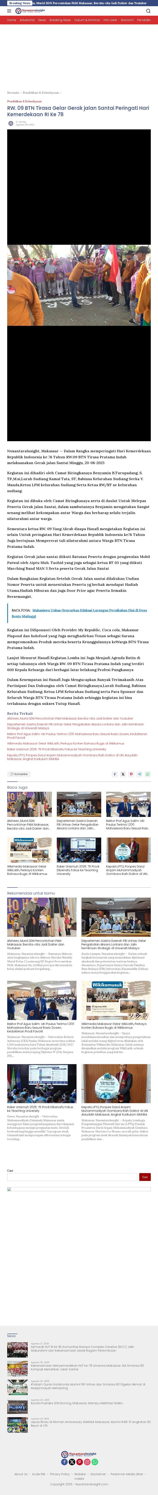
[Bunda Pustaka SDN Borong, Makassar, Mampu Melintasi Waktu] (17, 1406)
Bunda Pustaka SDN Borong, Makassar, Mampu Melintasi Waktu (77, 1403)
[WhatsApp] (95, 1462)
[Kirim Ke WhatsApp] (148, 774)
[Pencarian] (148, 11)
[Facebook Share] (115, 774)
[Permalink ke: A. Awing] (10, 123)
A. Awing (21, 121)
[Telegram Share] (139, 774)
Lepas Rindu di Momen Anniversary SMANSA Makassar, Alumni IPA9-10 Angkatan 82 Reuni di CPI (91, 1424)
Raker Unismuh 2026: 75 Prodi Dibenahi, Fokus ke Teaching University (56, 749)
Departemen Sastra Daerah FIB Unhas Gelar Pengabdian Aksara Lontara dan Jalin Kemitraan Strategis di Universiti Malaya (75, 726)
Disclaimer (98, 1474)
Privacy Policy (60, 1474)
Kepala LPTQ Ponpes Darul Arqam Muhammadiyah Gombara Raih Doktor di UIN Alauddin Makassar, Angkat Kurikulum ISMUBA (72, 757)
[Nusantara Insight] (30, 10)
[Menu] (10, 10)
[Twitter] (72, 1462)
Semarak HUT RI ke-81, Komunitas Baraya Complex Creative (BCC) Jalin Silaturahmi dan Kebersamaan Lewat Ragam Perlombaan (82, 1348)
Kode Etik (38, 1474)
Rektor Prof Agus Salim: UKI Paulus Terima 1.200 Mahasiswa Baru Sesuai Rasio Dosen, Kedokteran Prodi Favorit (77, 736)
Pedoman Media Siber (127, 1474)
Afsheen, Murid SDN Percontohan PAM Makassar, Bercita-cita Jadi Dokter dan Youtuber (70, 718)
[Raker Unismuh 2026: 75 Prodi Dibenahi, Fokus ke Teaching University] (79, 850)
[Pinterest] (79, 1462)
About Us (21, 1474)
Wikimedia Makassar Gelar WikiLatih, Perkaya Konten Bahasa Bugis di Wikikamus (65, 743)
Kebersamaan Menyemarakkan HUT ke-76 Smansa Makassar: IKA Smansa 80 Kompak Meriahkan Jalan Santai (87, 1367)
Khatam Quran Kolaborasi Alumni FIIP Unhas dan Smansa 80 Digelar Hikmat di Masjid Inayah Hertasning (88, 1386)
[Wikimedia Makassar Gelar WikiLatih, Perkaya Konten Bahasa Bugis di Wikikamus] (29, 850)
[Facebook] (64, 1462)
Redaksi (80, 1474)
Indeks (79, 1479)
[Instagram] (87, 1462)
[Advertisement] (79, 55)
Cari (10, 1170)
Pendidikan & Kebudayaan (24, 101)
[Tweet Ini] (123, 774)
